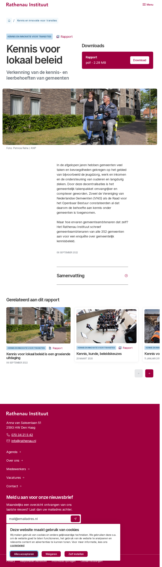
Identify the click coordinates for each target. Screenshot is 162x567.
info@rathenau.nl (23, 441)
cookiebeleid (17, 545)
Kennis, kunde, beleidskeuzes (98, 353)
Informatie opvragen (63, 561)
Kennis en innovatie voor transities (37, 20)
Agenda (11, 452)
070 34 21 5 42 (22, 435)
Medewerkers (16, 469)
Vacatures (13, 478)
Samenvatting (71, 275)
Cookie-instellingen (91, 561)
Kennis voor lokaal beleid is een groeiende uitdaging (30, 355)
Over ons (12, 460)
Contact (12, 486)
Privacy (10, 561)
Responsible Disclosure (33, 561)
